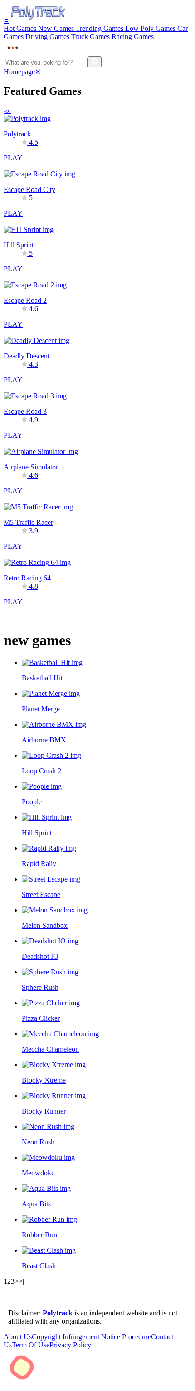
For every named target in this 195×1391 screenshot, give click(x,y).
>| (21, 1281)
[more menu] (13, 52)
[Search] (95, 61)
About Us (18, 1337)
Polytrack (58, 1313)
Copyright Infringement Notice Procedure (91, 1337)
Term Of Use (30, 1345)
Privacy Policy (70, 1345)
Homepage (19, 72)
